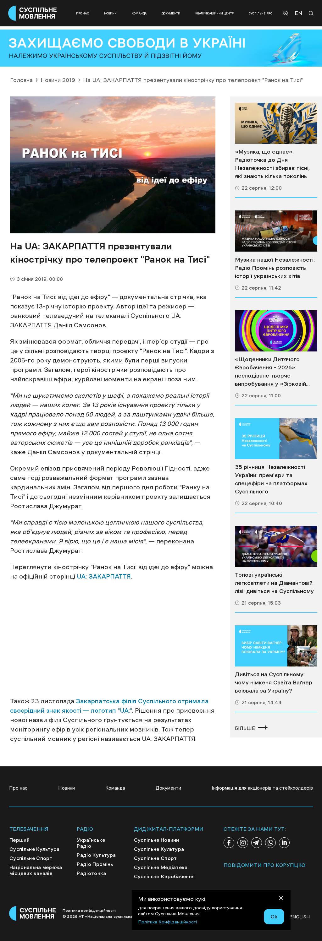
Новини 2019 (58, 80)
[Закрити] (281, 899)
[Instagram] (242, 842)
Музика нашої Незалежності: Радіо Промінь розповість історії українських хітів (275, 268)
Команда (139, 13)
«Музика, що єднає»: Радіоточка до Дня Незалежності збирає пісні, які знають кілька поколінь (272, 164)
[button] (286, 13)
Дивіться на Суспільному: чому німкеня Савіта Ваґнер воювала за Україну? (273, 683)
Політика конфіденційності (89, 910)
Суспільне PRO (260, 13)
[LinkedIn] (284, 842)
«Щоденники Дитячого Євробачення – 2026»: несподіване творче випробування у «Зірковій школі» (270, 372)
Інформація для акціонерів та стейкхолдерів (262, 788)
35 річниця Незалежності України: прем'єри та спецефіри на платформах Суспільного (271, 479)
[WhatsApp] (270, 842)
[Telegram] (256, 842)
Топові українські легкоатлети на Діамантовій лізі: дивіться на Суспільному (274, 583)
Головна (21, 80)
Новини (110, 13)
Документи (171, 13)
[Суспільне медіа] (276, 123)
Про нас (82, 13)
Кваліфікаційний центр (214, 13)
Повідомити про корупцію (264, 865)
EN (298, 13)
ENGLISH (300, 917)
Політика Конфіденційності (167, 922)
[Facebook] (229, 842)
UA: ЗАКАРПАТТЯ (104, 576)
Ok (274, 916)
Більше (245, 728)
